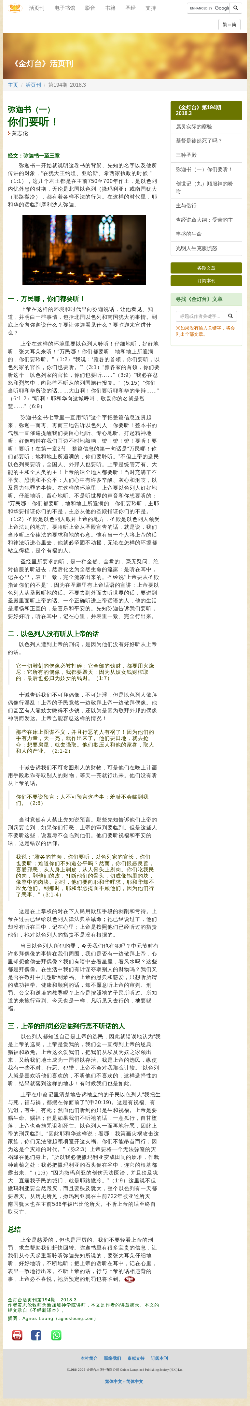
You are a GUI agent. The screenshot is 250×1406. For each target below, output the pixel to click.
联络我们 (112, 1358)
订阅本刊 (206, 280)
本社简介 (89, 1358)
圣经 (130, 8)
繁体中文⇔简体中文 (124, 1381)
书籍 (110, 8)
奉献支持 (136, 1358)
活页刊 (37, 8)
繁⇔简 (229, 24)
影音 (90, 8)
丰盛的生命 (189, 234)
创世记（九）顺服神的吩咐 (204, 187)
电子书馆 (64, 8)
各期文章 (206, 268)
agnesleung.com (76, 1318)
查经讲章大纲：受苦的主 (204, 220)
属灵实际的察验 (194, 126)
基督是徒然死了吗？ (199, 140)
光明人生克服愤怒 (196, 248)
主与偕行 (186, 205)
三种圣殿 (186, 155)
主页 (13, 85)
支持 (151, 8)
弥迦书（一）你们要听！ (204, 169)
